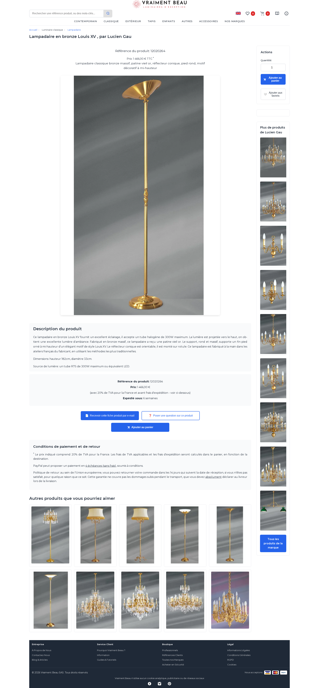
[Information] (286, 13)
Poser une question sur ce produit (171, 415)
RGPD (230, 660)
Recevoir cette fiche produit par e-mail (109, 415)
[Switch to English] (238, 13)
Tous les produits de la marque (273, 543)
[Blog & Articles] (277, 13)
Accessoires (208, 21)
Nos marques (235, 21)
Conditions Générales (238, 655)
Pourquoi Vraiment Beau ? (111, 650)
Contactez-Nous (41, 655)
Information (103, 655)
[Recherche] (108, 13)
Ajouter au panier (142, 427)
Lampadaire (74, 30)
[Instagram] (159, 683)
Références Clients (172, 655)
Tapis (152, 21)
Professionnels (170, 650)
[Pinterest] (169, 683)
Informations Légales (238, 650)
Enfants (168, 21)
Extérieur (133, 21)
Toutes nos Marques (172, 660)
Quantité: (266, 60)
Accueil (33, 30)
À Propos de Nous (41, 650)
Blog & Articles (40, 660)
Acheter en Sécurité (173, 664)
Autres (187, 21)
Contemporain (85, 21)
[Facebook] (149, 683)
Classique (111, 21)
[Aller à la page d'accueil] (159, 5)
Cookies (231, 664)
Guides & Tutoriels (106, 660)
